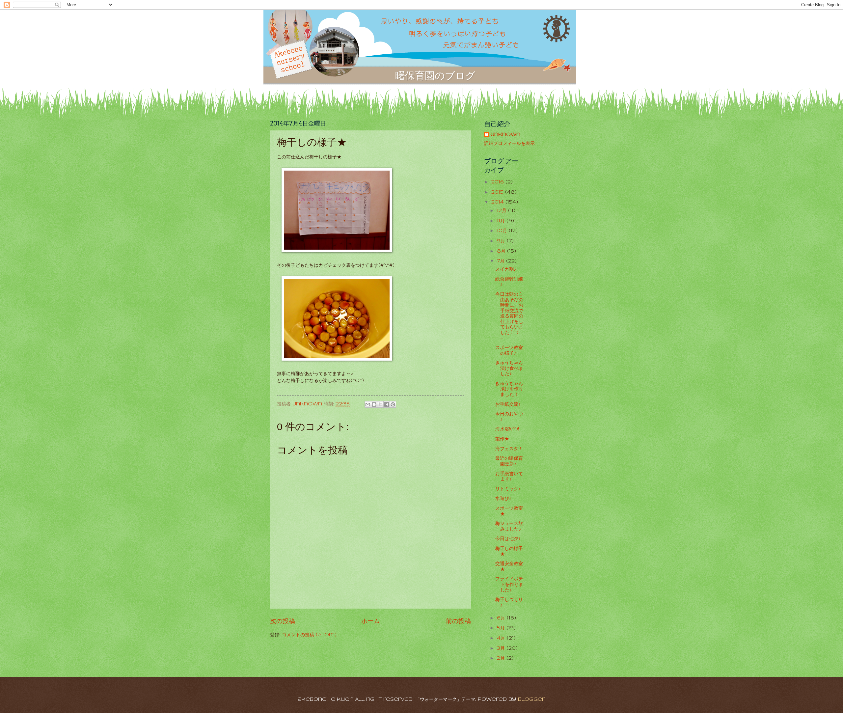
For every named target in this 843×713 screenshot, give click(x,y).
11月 (501, 221)
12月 (502, 211)
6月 (502, 618)
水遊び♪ (503, 499)
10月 (503, 231)
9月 (502, 241)
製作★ (502, 439)
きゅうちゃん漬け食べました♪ (509, 368)
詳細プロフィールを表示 (509, 144)
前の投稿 (458, 621)
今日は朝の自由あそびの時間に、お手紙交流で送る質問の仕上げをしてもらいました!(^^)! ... (509, 316)
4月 (502, 638)
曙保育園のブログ (435, 75)
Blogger (531, 700)
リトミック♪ (508, 489)
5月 (501, 628)
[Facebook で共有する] (386, 404)
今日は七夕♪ (508, 539)
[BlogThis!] (374, 404)
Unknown (505, 135)
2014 (498, 202)
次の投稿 (282, 621)
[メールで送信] (368, 404)
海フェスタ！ (509, 449)
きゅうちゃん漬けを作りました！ (509, 389)
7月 (501, 261)
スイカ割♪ (505, 269)
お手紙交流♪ (508, 404)
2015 (498, 192)
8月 (502, 251)
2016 (498, 182)
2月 (501, 658)
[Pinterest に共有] (393, 404)
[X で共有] (380, 404)
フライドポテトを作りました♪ (509, 584)
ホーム (370, 621)
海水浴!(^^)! (507, 429)
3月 (501, 648)
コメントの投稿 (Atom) (309, 635)
